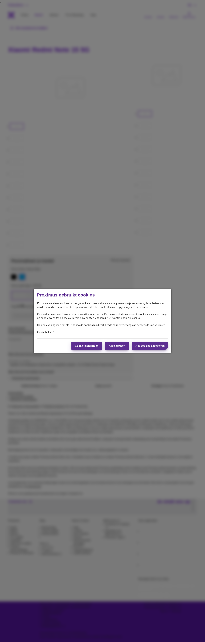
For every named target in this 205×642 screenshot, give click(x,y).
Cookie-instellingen (86, 345)
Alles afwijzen (117, 345)
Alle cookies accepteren (150, 345)
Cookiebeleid (44, 332)
